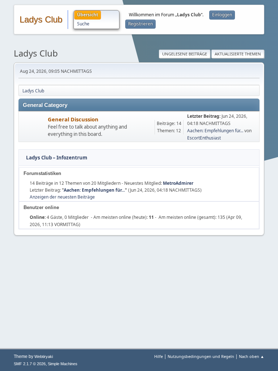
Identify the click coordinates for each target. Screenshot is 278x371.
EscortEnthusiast (204, 138)
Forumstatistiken (42, 173)
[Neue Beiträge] (33, 127)
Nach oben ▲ (251, 356)
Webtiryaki (43, 356)
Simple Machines (62, 364)
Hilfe (158, 356)
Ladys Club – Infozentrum (56, 157)
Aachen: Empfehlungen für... (215, 131)
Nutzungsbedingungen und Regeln (201, 356)
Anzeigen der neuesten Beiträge (62, 197)
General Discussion (73, 119)
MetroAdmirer (178, 183)
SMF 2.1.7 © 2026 (30, 364)
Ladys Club (41, 19)
